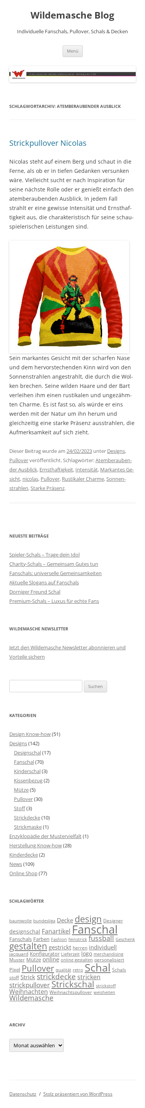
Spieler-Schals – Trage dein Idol (44, 554)
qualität (63, 970)
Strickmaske (28, 826)
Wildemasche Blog (72, 15)
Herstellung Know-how (35, 845)
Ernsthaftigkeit (56, 469)
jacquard (18, 954)
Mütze (21, 789)
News (15, 863)
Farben (41, 939)
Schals (119, 969)
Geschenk (125, 939)
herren (80, 947)
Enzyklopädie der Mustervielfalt (45, 836)
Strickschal (72, 984)
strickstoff (106, 985)
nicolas (30, 478)
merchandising (108, 954)
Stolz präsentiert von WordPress (78, 1094)
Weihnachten (28, 991)
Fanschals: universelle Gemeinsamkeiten (55, 573)
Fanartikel (56, 931)
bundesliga (44, 921)
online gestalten (77, 960)
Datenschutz (22, 1094)
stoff (14, 977)
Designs (116, 450)
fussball (101, 938)
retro (78, 970)
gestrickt (60, 947)
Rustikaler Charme (83, 478)
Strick (27, 977)
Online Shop (23, 873)
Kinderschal (27, 771)
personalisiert (109, 959)
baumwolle (20, 921)
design (88, 919)
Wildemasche (31, 997)
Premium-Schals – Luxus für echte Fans (54, 601)
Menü (72, 51)
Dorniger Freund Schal (34, 591)
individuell (103, 947)
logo (86, 953)
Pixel (14, 969)
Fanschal (24, 761)
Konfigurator (45, 953)
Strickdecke (27, 817)
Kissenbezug (28, 780)
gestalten (28, 946)
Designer (113, 920)
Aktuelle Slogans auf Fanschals (44, 582)
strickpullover (29, 984)
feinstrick (77, 939)
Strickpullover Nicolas (48, 143)
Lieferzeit (70, 954)
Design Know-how (30, 734)
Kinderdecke (23, 854)
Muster (17, 959)
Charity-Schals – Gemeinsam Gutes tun (53, 563)
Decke (65, 920)
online (51, 959)
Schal (98, 967)
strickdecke (56, 976)
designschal (24, 931)
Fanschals (20, 939)
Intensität (86, 469)
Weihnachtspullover (70, 992)
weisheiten (104, 992)
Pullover (18, 460)
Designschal (27, 752)
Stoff (19, 808)
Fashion (59, 939)
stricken (89, 977)
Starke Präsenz (48, 488)
